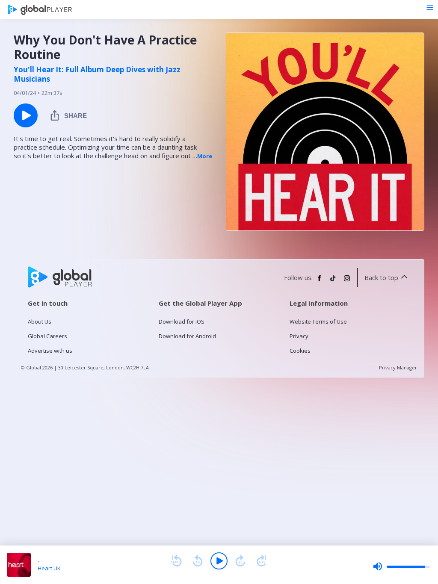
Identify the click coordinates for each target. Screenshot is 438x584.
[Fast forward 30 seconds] (240, 560)
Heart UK (49, 568)
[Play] (219, 560)
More (204, 156)
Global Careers (47, 336)
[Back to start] (176, 560)
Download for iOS (181, 321)
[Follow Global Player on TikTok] (333, 282)
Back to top (381, 277)
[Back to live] (261, 560)
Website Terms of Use (318, 321)
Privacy (299, 336)
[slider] (401, 566)
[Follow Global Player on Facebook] (320, 282)
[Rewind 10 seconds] (197, 560)
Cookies (300, 350)
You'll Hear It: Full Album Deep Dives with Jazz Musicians (97, 74)
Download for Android (187, 336)
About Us (39, 321)
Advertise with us (50, 350)
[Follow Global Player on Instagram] (347, 282)
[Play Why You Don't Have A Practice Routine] (26, 115)
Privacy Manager (398, 367)
